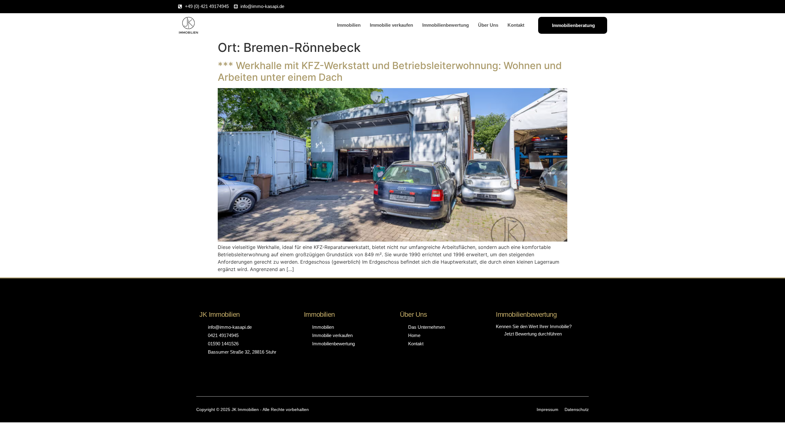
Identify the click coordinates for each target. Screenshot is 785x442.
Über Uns (488, 25)
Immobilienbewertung (445, 25)
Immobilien (349, 25)
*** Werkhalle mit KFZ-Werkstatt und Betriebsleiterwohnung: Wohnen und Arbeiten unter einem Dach (390, 71)
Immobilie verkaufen (391, 25)
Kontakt (515, 25)
